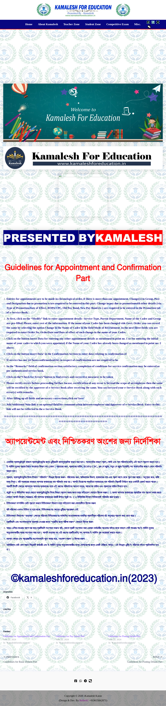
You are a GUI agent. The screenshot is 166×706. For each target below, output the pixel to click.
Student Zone (93, 24)
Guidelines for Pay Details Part (70, 636)
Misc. (137, 24)
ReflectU (84, 700)
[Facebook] (148, 22)
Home (28, 24)
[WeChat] (149, 26)
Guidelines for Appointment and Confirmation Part (26, 636)
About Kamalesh (48, 24)
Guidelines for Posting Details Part (124, 636)
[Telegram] (157, 22)
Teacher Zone (71, 24)
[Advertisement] (83, 53)
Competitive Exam (117, 24)
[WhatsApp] (153, 22)
